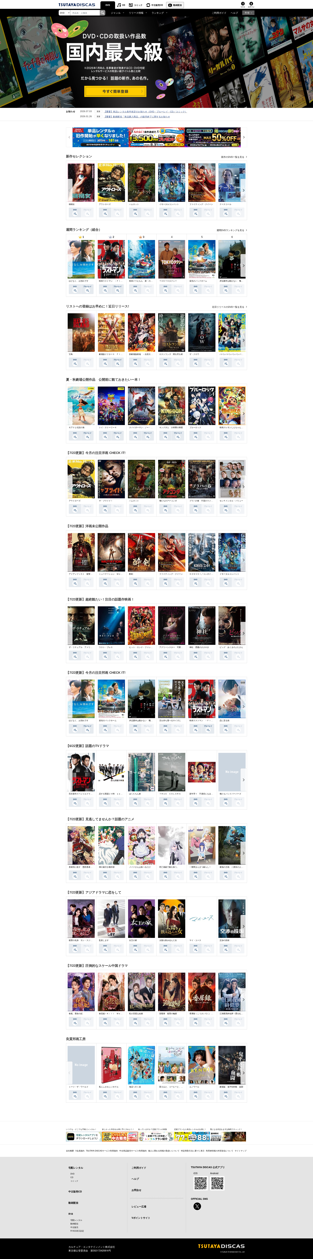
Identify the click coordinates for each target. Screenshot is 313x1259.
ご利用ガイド (219, 12)
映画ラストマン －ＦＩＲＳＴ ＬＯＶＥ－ (118, 281)
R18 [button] (247, 12)
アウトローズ (105, 204)
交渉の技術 (224, 940)
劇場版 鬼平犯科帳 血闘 (231, 1087)
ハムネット (134, 204)
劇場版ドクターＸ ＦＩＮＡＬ (112, 354)
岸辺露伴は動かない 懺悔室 (232, 281)
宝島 (71, 354)
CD (123, 5)
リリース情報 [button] (136, 12)
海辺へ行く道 (135, 1087)
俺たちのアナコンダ (168, 501)
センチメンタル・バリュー (231, 501)
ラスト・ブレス (106, 647)
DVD (107, 5)
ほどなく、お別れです (78, 281)
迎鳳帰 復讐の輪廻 (168, 1013)
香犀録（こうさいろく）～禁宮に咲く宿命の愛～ (210, 1013)
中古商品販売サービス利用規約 (133, 1150)
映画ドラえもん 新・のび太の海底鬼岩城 (147, 281)
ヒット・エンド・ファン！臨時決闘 (144, 647)
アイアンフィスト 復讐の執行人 (83, 574)
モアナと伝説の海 (76, 427)
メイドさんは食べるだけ (140, 867)
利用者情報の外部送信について (219, 1150)
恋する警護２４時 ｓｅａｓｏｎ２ (114, 794)
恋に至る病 (224, 720)
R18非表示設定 (77, 1230)
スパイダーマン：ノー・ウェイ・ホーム (146, 427)
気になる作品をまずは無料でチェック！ (226, 1129)
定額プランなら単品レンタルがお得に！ (190, 1129)
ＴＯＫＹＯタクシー (168, 281)
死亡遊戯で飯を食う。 (169, 867)
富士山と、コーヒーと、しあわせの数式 (176, 1087)
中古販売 (74, 1227)
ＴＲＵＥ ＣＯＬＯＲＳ (170, 794)
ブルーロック (195, 427)
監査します (104, 940)
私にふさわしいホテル (109, 1087)
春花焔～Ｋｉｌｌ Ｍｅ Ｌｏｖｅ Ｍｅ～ (118, 1013)
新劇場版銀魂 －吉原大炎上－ (142, 354)
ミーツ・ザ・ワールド (78, 1087)
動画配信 (177, 5)
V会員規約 (79, 1150)
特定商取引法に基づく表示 (192, 1150)
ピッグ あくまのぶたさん (231, 647)
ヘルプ (234, 12)
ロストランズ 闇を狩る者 (171, 354)
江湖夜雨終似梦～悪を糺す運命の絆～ (236, 1013)
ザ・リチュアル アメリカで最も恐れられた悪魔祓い (92, 647)
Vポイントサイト (141, 1218)
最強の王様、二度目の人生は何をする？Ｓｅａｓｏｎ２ (244, 867)
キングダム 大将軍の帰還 (171, 427)
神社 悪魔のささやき (199, 647)
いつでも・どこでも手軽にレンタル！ (81, 1129)
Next (243, 190)
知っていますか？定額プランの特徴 (152, 1129)
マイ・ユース (195, 940)
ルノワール (194, 1087)
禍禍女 (72, 204)
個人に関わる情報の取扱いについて (163, 1150)
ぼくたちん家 (135, 794)
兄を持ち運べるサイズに (170, 720)
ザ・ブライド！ (106, 501)
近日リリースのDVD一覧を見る (228, 307)
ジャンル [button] (116, 12)
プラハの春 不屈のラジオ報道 (203, 501)
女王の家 (133, 940)
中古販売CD (157, 5)
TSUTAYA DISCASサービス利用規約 (102, 1150)
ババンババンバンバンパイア (232, 354)
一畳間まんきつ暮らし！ (200, 867)
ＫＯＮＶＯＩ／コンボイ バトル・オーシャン (210, 574)
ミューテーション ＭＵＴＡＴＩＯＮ (115, 574)
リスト (242, 7)
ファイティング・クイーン (201, 204)
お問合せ (136, 1190)
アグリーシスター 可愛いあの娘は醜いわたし (179, 647)
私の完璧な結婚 (136, 1013)
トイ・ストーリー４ (108, 427)
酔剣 (131, 574)
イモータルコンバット (169, 204)
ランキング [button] (158, 12)
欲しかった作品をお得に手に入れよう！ (118, 1129)
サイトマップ (240, 1150)
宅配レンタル (76, 1220)
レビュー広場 (139, 1206)
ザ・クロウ (194, 354)
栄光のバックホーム (198, 281)
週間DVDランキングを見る (231, 230)
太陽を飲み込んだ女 (168, 940)
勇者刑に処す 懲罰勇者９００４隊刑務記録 (88, 867)
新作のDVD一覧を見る (233, 157)
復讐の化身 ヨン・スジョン (81, 940)
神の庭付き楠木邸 (107, 867)
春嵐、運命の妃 (75, 1013)
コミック (138, 5)
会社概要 (70, 1150)
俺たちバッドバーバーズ (230, 794)
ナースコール (225, 204)
